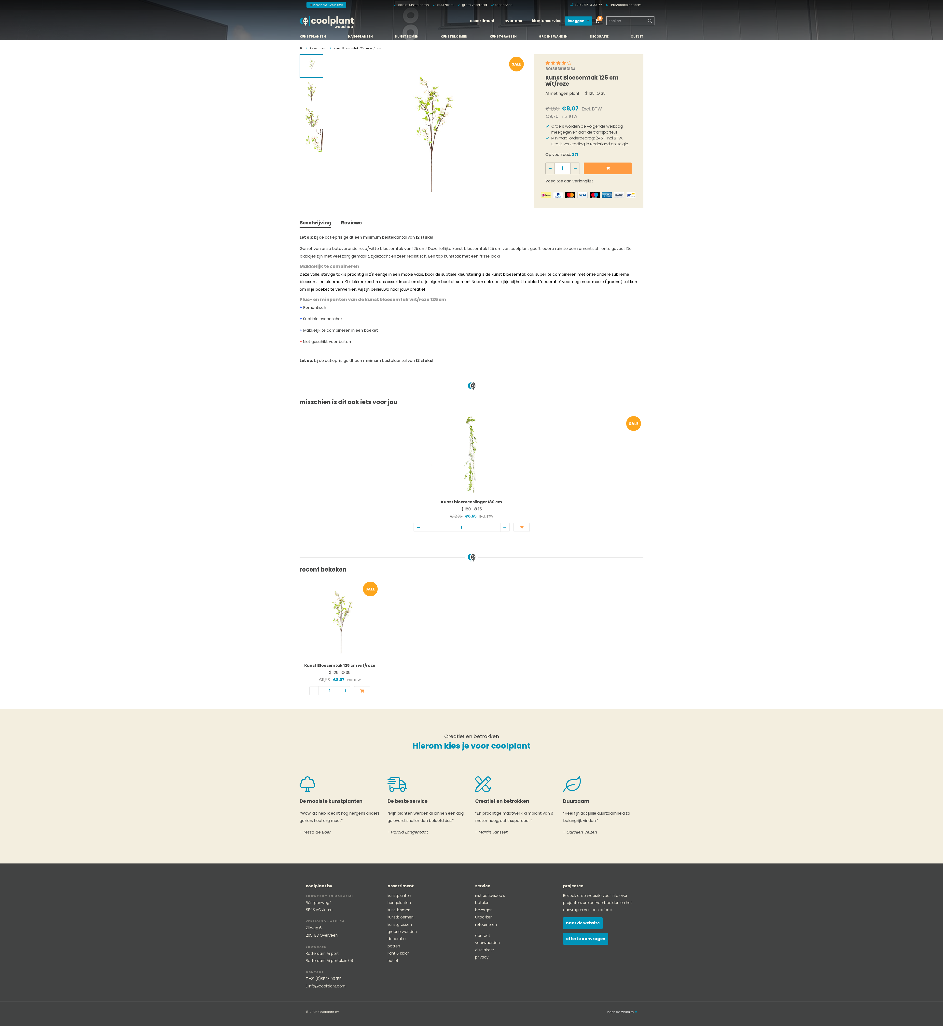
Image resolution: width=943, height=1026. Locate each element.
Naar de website (583, 923)
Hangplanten (360, 37)
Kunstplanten (313, 37)
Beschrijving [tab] (315, 222)
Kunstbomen (406, 37)
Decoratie (599, 37)
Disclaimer (484, 950)
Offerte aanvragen (585, 939)
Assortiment (482, 21)
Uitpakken (484, 917)
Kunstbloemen (454, 37)
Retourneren (486, 924)
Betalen (482, 902)
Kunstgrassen (503, 37)
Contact (482, 935)
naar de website (328, 5)
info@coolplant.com (625, 5)
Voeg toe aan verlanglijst (569, 181)
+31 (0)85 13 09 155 (588, 5)
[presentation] (335, 128)
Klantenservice (547, 21)
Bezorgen (484, 910)
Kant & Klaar (398, 953)
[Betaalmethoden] (546, 195)
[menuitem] (482, 21)
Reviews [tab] (351, 222)
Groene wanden (553, 37)
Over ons (513, 21)
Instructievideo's (490, 895)
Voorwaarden (487, 942)
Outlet (637, 37)
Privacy (481, 957)
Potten (394, 946)
